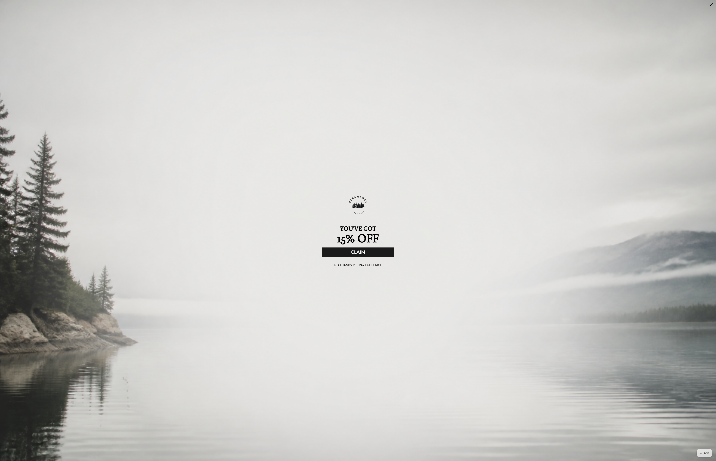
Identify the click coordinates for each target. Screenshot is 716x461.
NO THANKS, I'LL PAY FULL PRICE (358, 265)
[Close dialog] (711, 4)
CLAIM (358, 252)
